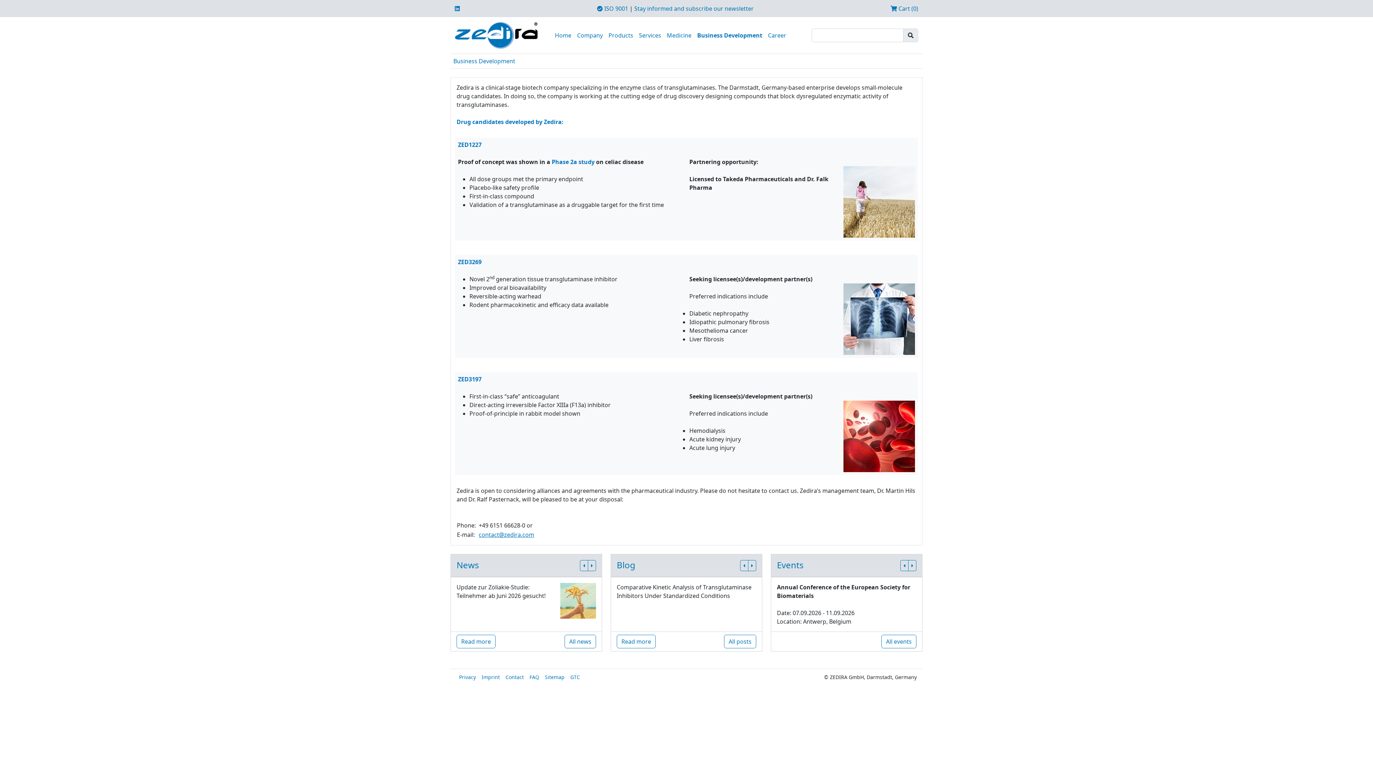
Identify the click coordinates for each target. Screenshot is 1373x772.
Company (590, 35)
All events (899, 641)
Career (777, 35)
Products (621, 35)
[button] (584, 565)
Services (650, 35)
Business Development (729, 35)
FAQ (534, 677)
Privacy (467, 677)
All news (580, 641)
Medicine (679, 35)
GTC (575, 677)
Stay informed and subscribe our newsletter (694, 9)
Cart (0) (907, 9)
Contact (515, 677)
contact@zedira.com (506, 535)
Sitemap (555, 677)
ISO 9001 (615, 9)
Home (563, 35)
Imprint (491, 677)
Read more (476, 641)
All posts (740, 641)
